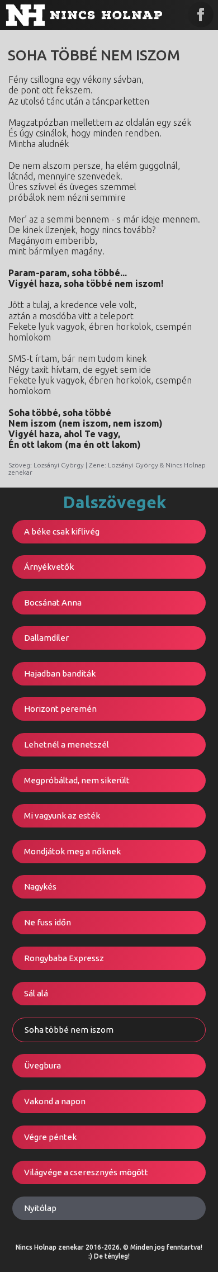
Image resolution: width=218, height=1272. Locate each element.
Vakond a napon (55, 1101)
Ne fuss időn (47, 922)
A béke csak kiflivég (61, 531)
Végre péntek (50, 1137)
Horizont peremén (60, 708)
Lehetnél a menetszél (66, 744)
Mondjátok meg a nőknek (72, 851)
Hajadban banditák (60, 673)
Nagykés (40, 886)
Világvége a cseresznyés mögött (86, 1172)
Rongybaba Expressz (64, 958)
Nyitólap (40, 1208)
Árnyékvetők (49, 566)
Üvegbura (42, 1065)
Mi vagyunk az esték (62, 815)
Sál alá (36, 993)
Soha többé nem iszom (69, 1029)
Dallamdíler (46, 637)
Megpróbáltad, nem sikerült (77, 780)
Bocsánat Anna (53, 602)
